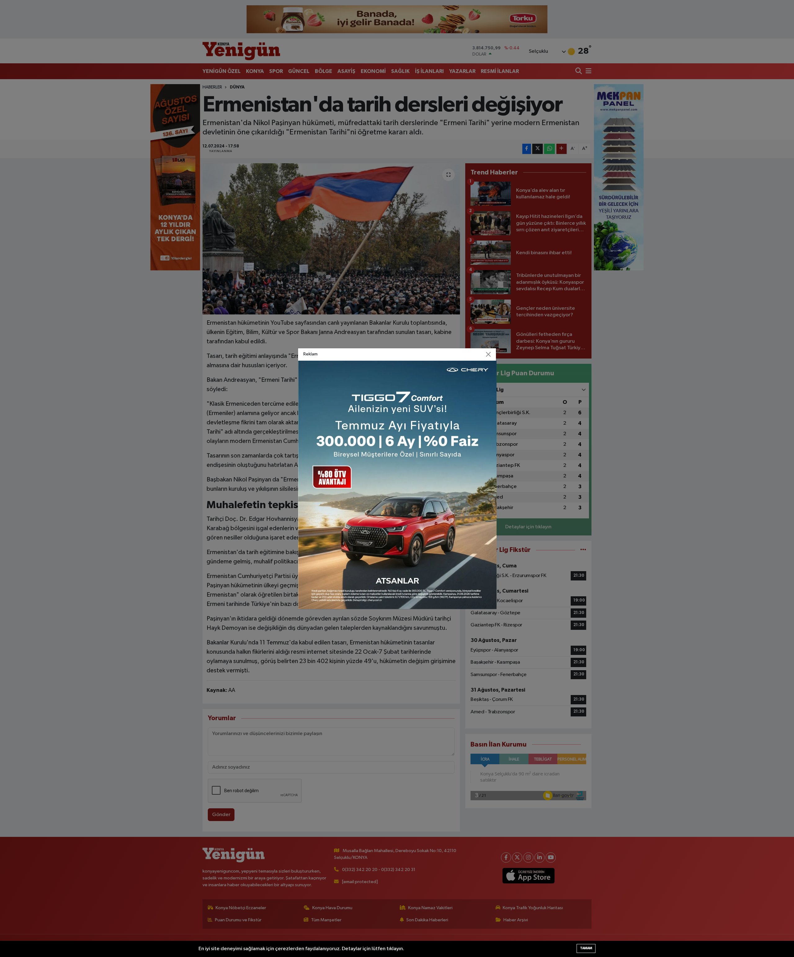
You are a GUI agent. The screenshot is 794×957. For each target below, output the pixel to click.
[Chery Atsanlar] (397, 484)
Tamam (586, 948)
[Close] (488, 354)
